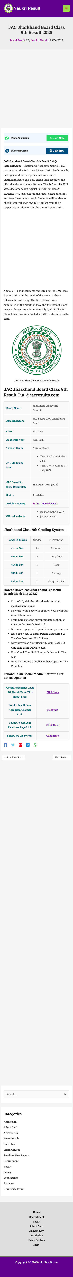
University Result (14, 1189)
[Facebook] (5, 745)
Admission (10, 1121)
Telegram (53, 709)
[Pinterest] (20, 745)
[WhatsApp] (35, 745)
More (36, 1244)
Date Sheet (10, 1144)
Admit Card (10, 1127)
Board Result (17, 40)
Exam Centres (12, 1149)
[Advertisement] (36, 90)
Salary (7, 1172)
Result (7, 1166)
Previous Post (13, 757)
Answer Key (11, 1133)
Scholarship (11, 1177)
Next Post (62, 757)
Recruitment (11, 1161)
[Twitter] (13, 745)
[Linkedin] (28, 745)
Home (36, 1212)
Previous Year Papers (16, 1155)
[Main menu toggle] (66, 8)
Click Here (52, 725)
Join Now (58, 138)
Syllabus (9, 1183)
